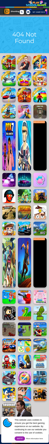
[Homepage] (36, 4)
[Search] (22, 12)
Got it (20, 438)
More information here (34, 438)
